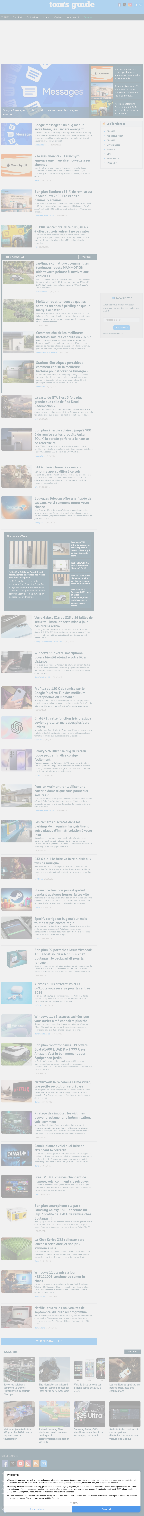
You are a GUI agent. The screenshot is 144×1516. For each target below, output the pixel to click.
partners (21, 1480)
